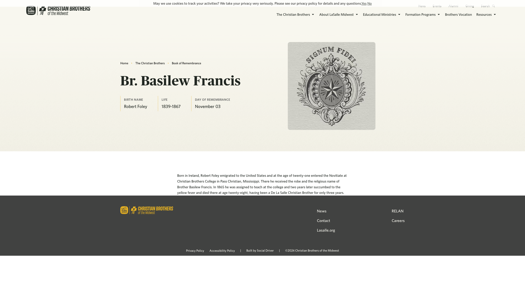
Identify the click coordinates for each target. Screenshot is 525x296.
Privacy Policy (195, 250)
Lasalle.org (326, 230)
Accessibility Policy (222, 250)
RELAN (398, 211)
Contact (323, 220)
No (369, 3)
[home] (58, 10)
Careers (398, 220)
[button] (295, 14)
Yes (364, 3)
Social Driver (265, 250)
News (321, 211)
